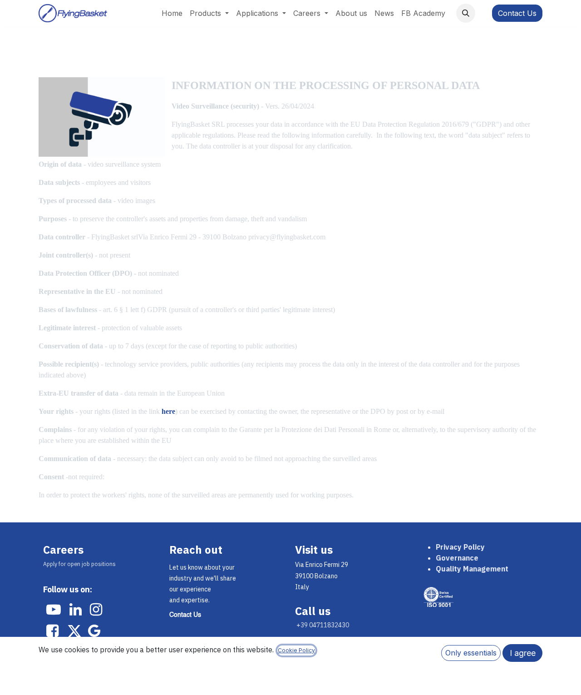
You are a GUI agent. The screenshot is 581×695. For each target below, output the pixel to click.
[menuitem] (172, 13)
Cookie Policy (296, 650)
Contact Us (517, 13)
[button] (465, 13)
